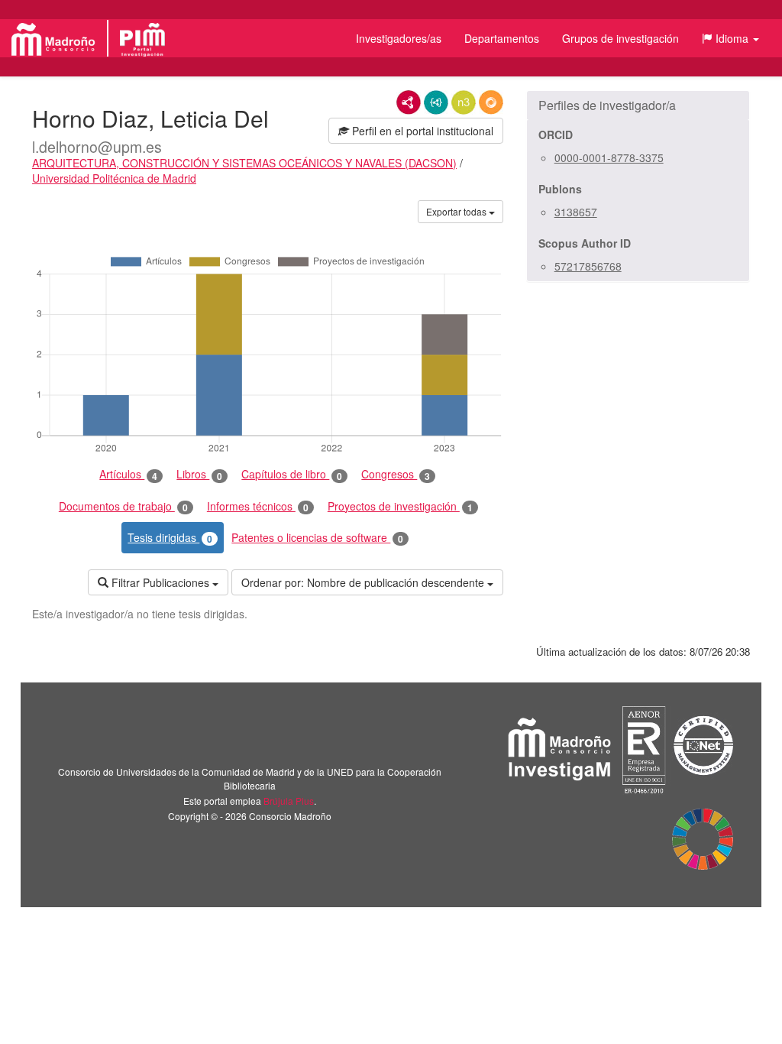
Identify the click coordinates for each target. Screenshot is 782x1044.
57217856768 (588, 266)
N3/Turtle (463, 102)
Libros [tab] (199, 474)
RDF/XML (408, 102)
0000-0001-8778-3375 (609, 157)
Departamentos (501, 38)
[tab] (638, 105)
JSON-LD (436, 102)
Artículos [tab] (128, 474)
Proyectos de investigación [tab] (400, 506)
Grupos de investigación (620, 38)
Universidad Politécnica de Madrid (114, 178)
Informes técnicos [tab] (258, 506)
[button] (730, 38)
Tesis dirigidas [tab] (170, 538)
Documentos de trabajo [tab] (123, 506)
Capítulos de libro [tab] (291, 474)
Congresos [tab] (395, 474)
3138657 (575, 211)
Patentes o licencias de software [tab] (317, 538)
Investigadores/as (398, 38)
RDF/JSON (491, 102)
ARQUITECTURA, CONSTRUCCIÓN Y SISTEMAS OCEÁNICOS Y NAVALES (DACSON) (244, 162)
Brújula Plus (288, 800)
